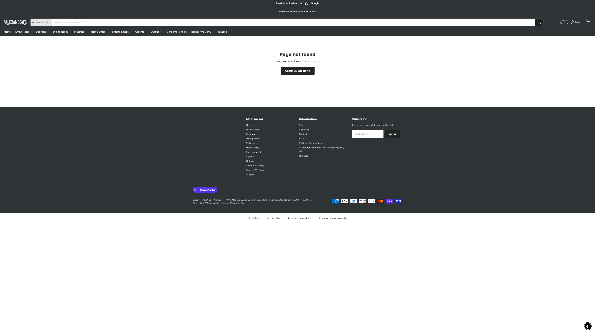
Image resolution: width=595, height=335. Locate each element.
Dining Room (60, 32)
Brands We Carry (201, 32)
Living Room (22, 32)
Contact (303, 134)
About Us (304, 129)
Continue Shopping (297, 71)
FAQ (301, 138)
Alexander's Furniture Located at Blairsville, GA (277, 200)
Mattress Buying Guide (311, 143)
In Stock (222, 32)
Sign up (392, 134)
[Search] (539, 22)
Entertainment (120, 32)
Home (7, 32)
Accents (140, 32)
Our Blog (303, 155)
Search (302, 125)
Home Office (98, 32)
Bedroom (41, 32)
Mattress (79, 32)
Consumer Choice (177, 32)
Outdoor (156, 32)
